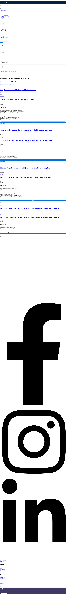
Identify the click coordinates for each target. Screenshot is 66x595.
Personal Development (5, 37)
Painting (3, 36)
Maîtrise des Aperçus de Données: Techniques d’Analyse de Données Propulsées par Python (30, 208)
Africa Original (4, 10)
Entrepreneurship (6, 22)
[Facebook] (34, 404)
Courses (3, 67)
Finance (5, 23)
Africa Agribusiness (2, 92)
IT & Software (4, 30)
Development (4, 25)
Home (3, 66)
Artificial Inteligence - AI (5, 16)
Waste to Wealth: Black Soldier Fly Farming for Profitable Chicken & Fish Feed (26, 130)
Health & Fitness (4, 29)
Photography (3, 38)
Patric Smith (2, 170)
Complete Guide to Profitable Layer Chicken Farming (18, 90)
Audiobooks (3, 17)
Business (1, 174)
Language (3, 31)
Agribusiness (3, 11)
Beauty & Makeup (4, 18)
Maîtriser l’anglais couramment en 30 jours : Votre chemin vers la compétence (25, 168)
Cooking (3, 24)
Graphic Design (6, 15)
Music (3, 35)
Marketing (3, 32)
